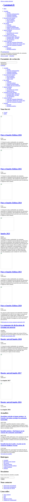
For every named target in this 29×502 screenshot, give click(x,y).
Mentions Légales (8, 498)
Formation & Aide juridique (10, 35)
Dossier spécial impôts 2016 (11, 402)
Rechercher (3, 62)
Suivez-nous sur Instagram (10, 487)
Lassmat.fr (9, 5)
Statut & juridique (8, 30)
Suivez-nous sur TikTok (9, 488)
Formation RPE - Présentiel (13, 37)
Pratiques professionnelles (13, 27)
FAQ (5, 496)
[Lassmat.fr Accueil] (5, 51)
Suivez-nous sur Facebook (10, 485)
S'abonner (9, 47)
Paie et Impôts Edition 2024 (11, 203)
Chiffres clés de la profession (13, 28)
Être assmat (6, 23)
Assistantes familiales (12, 15)
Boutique (6, 46)
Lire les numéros (10, 19)
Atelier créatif (10, 22)
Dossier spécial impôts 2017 (11, 373)
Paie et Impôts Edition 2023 (11, 272)
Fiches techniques (11, 20)
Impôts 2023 (5, 234)
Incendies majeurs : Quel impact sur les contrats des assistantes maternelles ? (12, 431)
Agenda (8, 12)
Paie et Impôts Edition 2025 (11, 169)
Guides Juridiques (8, 41)
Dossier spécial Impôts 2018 (11, 339)
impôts (5, 113)
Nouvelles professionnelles (13, 14)
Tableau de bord (10, 34)
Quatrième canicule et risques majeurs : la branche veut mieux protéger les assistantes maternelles (14, 418)
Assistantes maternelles (12, 16)
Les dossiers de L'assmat (12, 33)
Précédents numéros (11, 49)
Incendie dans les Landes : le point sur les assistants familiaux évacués (13, 444)
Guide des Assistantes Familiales (14, 45)
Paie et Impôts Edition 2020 (11, 306)
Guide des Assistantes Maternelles (14, 42)
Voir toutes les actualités (6, 453)
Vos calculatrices (10, 39)
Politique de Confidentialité (10, 500)
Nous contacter (7, 494)
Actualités (6, 11)
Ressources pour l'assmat (9, 18)
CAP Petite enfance (11, 26)
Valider (2, 479)
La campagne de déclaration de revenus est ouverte (12, 326)
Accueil (5, 112)
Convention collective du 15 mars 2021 (16, 43)
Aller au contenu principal (7, 1)
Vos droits (9, 31)
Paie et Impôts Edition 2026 (11, 135)
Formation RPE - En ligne (13, 38)
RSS (5, 497)
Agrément (9, 24)
